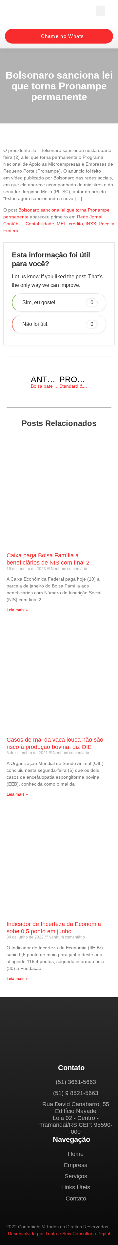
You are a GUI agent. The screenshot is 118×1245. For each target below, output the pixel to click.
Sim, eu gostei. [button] (57, 302)
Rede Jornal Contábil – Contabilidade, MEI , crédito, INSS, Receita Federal (58, 223)
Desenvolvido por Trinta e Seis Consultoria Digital (59, 1233)
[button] (100, 11)
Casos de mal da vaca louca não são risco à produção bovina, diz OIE (55, 743)
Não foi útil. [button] (57, 324)
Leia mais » (17, 610)
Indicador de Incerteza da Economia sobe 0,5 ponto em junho (54, 928)
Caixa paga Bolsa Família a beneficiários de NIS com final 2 (48, 559)
